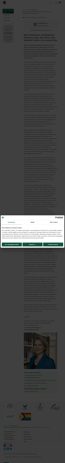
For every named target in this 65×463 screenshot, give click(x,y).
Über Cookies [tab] (54, 222)
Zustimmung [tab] (11, 222)
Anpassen (31, 244)
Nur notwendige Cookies (12, 244)
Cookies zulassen (53, 244)
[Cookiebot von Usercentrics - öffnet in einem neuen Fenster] (56, 217)
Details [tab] (32, 222)
